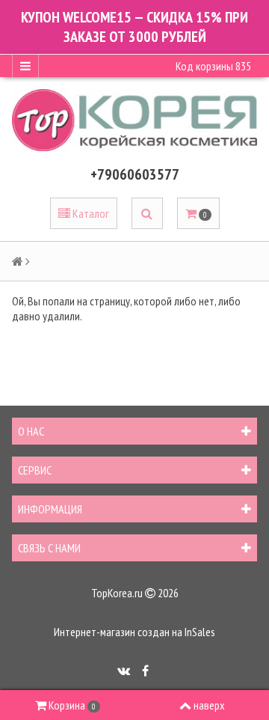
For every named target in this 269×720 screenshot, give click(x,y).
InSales (200, 631)
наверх (209, 705)
